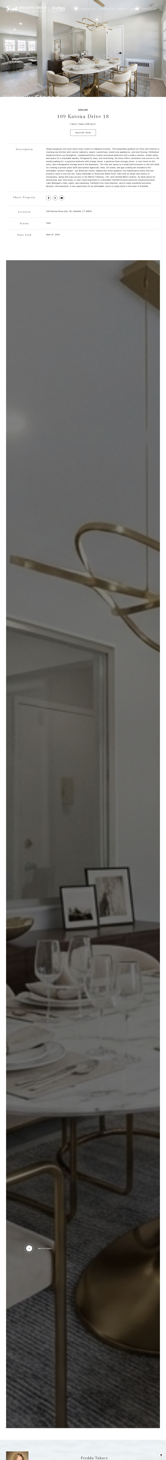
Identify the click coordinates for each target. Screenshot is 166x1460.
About (134, 9)
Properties (88, 9)
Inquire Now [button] (83, 133)
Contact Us (148, 9)
